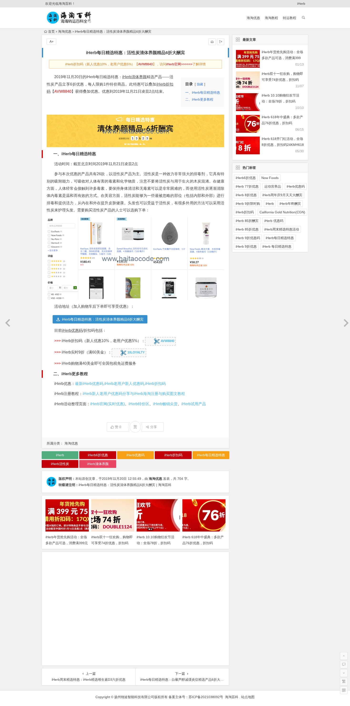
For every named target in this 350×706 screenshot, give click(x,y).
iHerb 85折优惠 (247, 229)
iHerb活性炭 (60, 464)
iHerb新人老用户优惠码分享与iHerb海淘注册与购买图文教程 (134, 394)
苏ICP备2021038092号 (206, 697)
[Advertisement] (135, 609)
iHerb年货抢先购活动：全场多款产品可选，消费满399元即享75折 (66, 543)
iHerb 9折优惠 (246, 246)
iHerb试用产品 (193, 404)
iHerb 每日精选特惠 (276, 246)
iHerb (301, 3)
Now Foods (270, 178)
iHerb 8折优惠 (246, 195)
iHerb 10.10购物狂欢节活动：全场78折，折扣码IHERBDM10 (155, 543)
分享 (153, 427)
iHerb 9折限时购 (248, 203)
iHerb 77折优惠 (247, 186)
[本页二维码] (344, 690)
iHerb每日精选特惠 (211, 455)
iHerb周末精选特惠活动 (281, 229)
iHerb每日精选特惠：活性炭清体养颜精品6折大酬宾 (103, 319)
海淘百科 (231, 697)
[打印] (212, 41)
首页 (51, 31)
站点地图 (248, 697)
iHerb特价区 (139, 404)
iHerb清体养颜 (134, 77)
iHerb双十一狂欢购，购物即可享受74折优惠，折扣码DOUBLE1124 (112, 543)
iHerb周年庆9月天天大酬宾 (282, 195)
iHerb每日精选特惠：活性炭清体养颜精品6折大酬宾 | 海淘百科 (125, 485)
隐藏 (200, 84)
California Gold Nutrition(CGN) (282, 212)
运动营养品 (272, 186)
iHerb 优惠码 (273, 221)
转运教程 (289, 18)
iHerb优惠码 (72, 330)
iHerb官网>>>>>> (179, 64)
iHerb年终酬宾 (290, 203)
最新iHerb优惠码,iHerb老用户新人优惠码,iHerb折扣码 (120, 384)
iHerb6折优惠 (98, 455)
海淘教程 (271, 18)
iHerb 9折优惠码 (248, 238)
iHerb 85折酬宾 (247, 221)
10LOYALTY (135, 352)
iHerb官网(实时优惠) (107, 404)
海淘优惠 (253, 18)
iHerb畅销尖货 (165, 404)
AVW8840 (145, 64)
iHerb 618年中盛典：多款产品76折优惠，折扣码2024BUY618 (203, 543)
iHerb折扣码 (173, 455)
